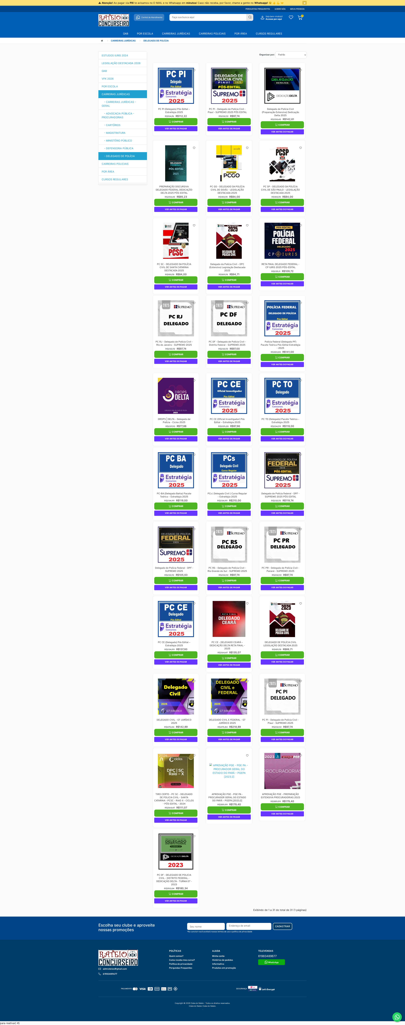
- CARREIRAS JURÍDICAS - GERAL (119, 103)
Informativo (218, 964)
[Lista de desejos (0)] (291, 17)
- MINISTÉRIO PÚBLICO (117, 140)
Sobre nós (280, 9)
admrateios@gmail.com (115, 969)
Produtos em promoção (224, 968)
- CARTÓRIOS (111, 125)
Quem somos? (176, 956)
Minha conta (218, 956)
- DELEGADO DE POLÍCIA (118, 156)
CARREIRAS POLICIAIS (212, 33)
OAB (125, 33)
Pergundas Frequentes (180, 968)
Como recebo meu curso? (182, 960)
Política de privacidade (181, 964)
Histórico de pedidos (222, 960)
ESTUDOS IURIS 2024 (115, 55)
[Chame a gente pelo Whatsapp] (397, 1017)
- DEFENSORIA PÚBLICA (117, 148)
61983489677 (110, 974)
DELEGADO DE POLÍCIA (156, 40)
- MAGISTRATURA (113, 132)
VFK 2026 (108, 78)
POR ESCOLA (145, 33)
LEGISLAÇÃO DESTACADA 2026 (121, 63)
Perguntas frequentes (258, 9)
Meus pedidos (297, 9)
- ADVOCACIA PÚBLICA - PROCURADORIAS (118, 115)
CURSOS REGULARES (269, 33)
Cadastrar (282, 926)
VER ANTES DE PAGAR (176, 128)
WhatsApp (273, 962)
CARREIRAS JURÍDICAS (176, 33)
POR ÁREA (240, 33)
